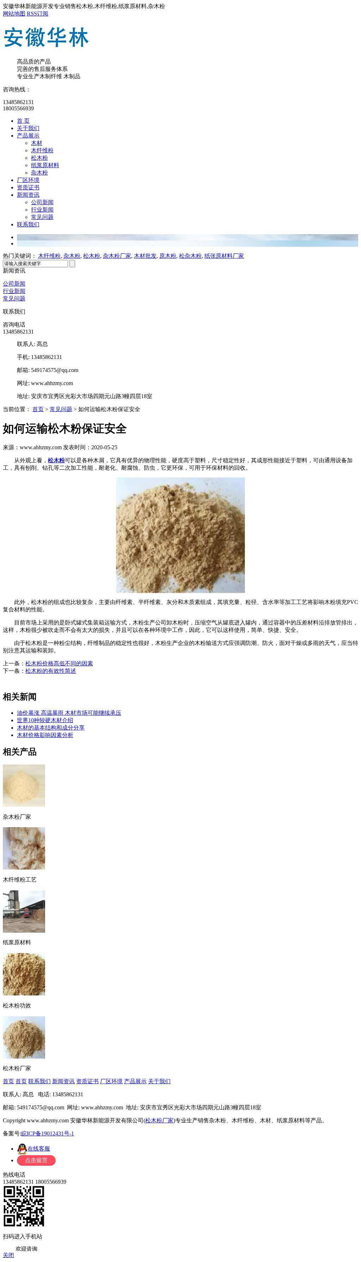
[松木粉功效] (24, 993)
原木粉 (167, 256)
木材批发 (145, 256)
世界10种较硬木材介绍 (45, 720)
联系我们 (28, 224)
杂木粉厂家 (117, 256)
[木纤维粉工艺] (24, 867)
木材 (36, 143)
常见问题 (42, 217)
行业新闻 (42, 210)
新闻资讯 (28, 195)
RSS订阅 (37, 14)
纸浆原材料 (45, 165)
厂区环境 (28, 180)
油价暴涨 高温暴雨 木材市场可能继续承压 (69, 713)
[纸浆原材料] (24, 930)
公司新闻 (42, 202)
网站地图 (14, 14)
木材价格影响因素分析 (45, 735)
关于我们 (28, 128)
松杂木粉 (190, 256)
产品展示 (28, 136)
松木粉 (39, 158)
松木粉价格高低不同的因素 (59, 663)
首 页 (23, 121)
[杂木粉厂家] (24, 804)
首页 (38, 409)
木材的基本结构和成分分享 (51, 728)
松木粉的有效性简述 (50, 671)
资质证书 (28, 187)
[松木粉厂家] (24, 1056)
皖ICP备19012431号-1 (47, 1133)
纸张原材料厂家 (224, 256)
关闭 (8, 1255)
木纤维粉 (42, 150)
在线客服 (38, 1149)
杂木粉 (39, 173)
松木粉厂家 (159, 1120)
